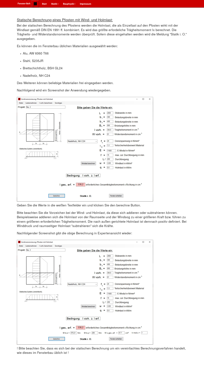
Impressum (85, 3)
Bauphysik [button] (68, 3)
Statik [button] (54, 3)
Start (44, 3)
